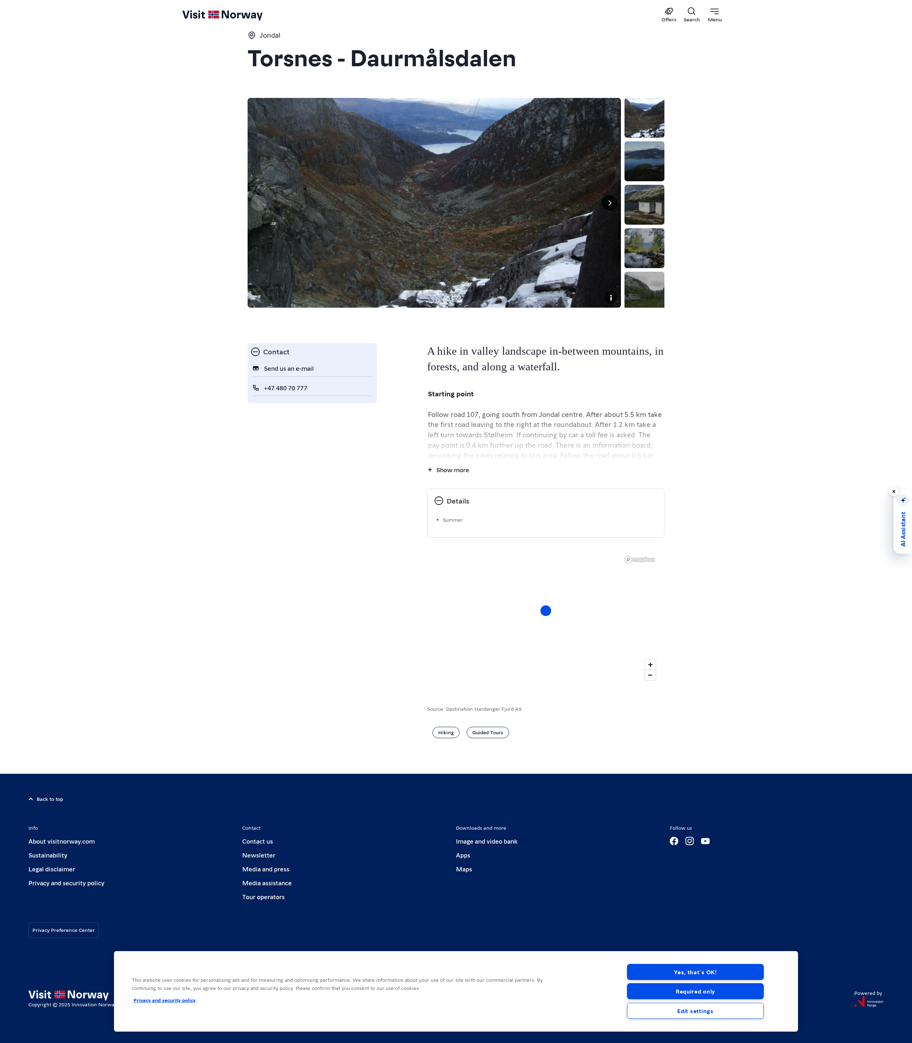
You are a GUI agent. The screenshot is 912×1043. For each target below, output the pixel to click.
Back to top (50, 799)
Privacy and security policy (66, 882)
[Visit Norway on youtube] (705, 841)
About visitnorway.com (61, 841)
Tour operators (263, 896)
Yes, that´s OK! (695, 972)
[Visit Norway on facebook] (674, 841)
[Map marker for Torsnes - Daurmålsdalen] (545, 610)
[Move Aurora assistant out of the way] (893, 491)
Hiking (446, 732)
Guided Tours (487, 732)
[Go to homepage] (234, 15)
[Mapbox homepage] (640, 560)
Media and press (265, 869)
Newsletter (258, 855)
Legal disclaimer (51, 869)
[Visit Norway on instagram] (689, 841)
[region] (545, 618)
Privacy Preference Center (63, 930)
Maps (464, 869)
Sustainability (47, 855)
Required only (695, 991)
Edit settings (695, 1011)
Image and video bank (486, 841)
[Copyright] (611, 297)
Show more (452, 469)
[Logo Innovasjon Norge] (869, 1001)
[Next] (609, 203)
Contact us (257, 841)
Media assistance (267, 882)
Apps (463, 855)
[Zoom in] (650, 664)
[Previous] (259, 203)
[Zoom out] (650, 675)
